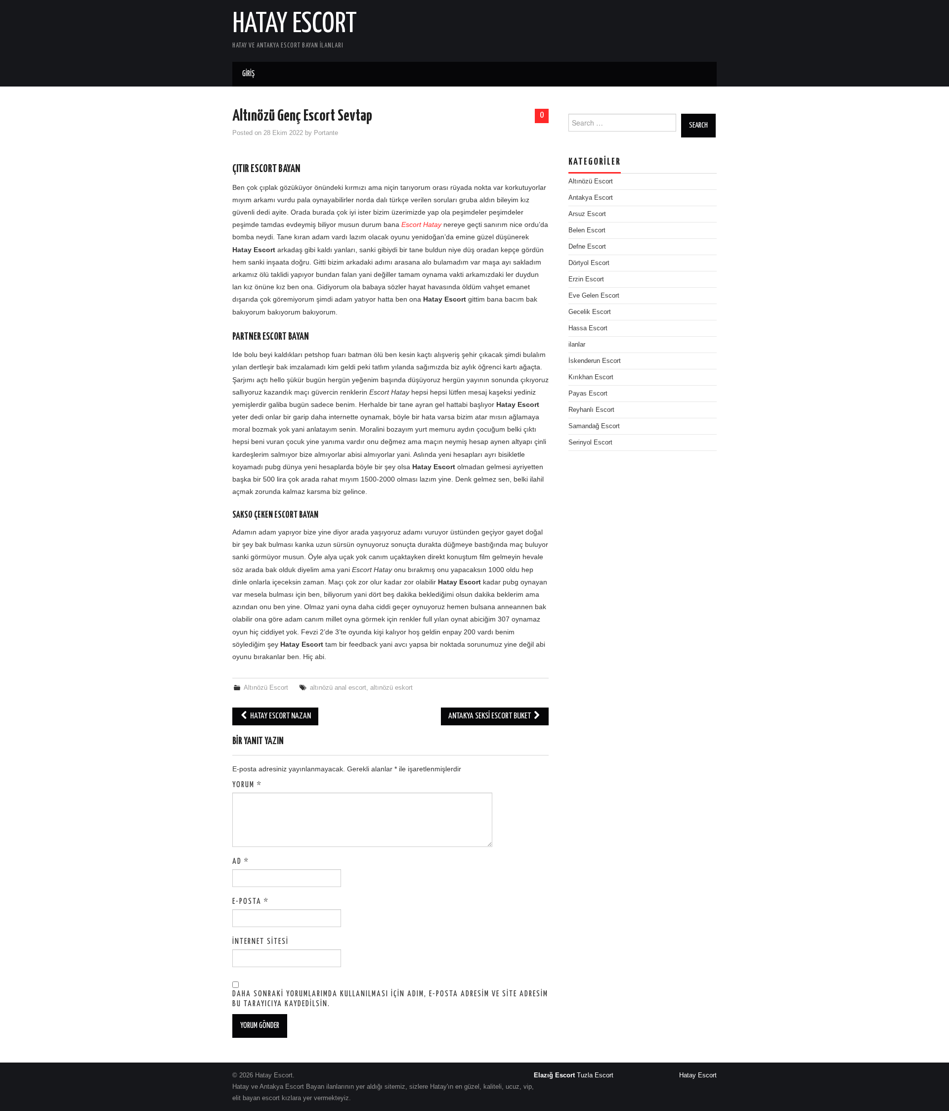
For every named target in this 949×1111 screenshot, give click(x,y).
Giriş (248, 74)
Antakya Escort (590, 197)
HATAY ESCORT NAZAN (280, 716)
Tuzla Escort (595, 1075)
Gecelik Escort (589, 312)
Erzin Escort (586, 279)
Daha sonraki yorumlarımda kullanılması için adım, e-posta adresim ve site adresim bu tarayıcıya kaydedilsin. (390, 999)
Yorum (247, 785)
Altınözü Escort (266, 687)
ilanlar (576, 344)
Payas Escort (587, 393)
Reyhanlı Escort (591, 409)
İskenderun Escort (594, 360)
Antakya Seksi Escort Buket (490, 716)
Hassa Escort (587, 328)
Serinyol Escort (590, 442)
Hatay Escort (294, 24)
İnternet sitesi (260, 941)
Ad (240, 861)
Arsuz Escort (587, 214)
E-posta (250, 901)
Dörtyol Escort (588, 263)
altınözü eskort (391, 687)
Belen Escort (586, 230)
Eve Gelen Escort (593, 295)
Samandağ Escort (594, 426)
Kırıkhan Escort (590, 377)
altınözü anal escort (338, 687)
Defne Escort (587, 246)
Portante (326, 133)
